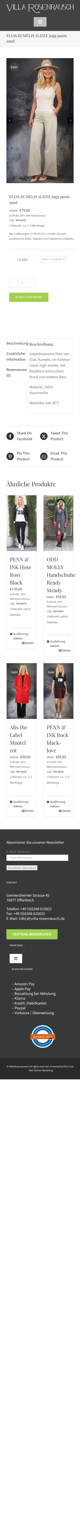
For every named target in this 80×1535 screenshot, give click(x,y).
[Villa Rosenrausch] (40, 6)
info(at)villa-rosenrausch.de (42, 918)
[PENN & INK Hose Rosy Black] (22, 523)
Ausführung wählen (17, 636)
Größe (22, 259)
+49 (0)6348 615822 (36, 909)
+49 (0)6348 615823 (29, 913)
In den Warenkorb (28, 297)
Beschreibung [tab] (15, 343)
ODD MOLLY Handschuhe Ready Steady (61, 575)
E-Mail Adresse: (18, 851)
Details (29, 643)
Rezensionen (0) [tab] (15, 372)
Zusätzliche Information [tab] (15, 356)
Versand (21, 220)
